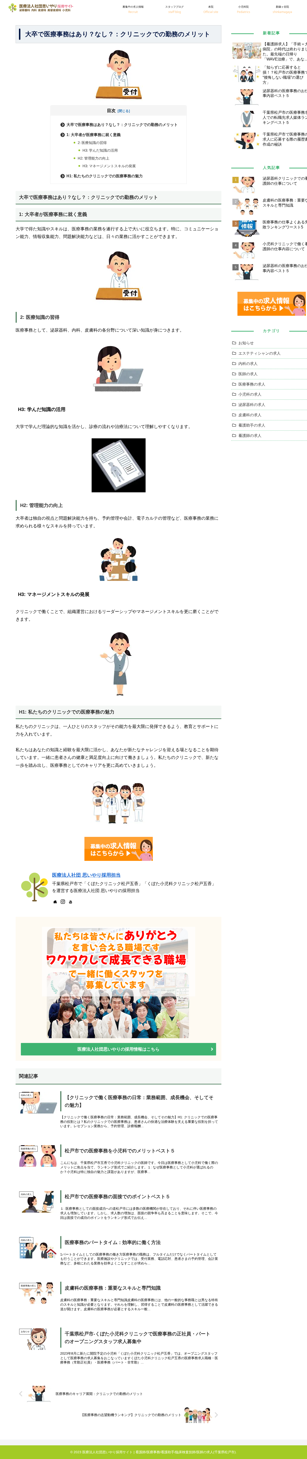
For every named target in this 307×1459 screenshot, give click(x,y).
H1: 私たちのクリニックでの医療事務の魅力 (104, 176)
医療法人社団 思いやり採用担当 (86, 875)
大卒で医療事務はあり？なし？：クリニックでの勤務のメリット (122, 124)
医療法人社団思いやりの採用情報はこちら (118, 1049)
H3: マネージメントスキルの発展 (109, 166)
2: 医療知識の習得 (92, 143)
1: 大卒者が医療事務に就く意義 (93, 134)
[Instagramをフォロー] (63, 902)
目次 (111, 110)
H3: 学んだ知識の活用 (100, 150)
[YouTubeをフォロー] (70, 902)
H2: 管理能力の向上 (93, 158)
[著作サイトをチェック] (55, 902)
